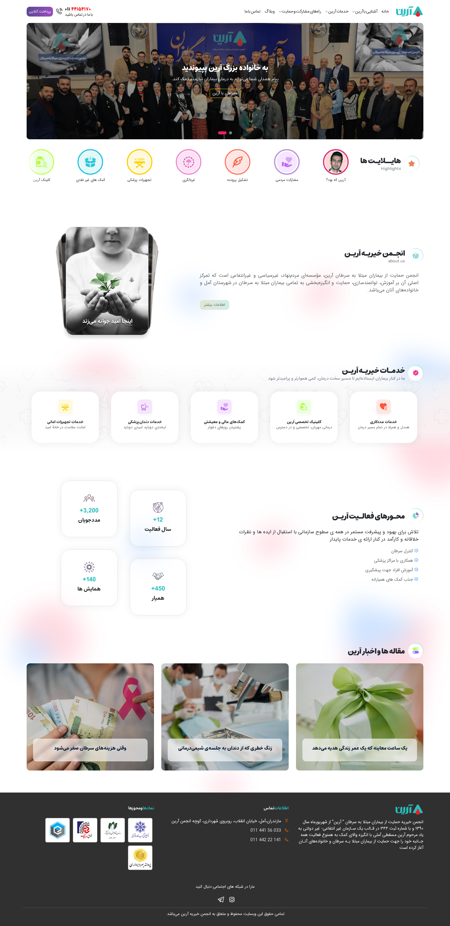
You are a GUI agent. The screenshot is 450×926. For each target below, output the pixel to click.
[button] (230, 132)
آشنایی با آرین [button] (366, 11)
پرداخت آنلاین (40, 11)
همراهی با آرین (225, 93)
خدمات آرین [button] (338, 11)
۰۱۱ (79, 11)
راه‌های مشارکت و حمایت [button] (301, 11)
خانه (385, 11)
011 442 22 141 (265, 840)
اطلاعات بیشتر (214, 305)
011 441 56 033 (265, 830)
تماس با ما (253, 11)
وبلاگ (269, 11)
